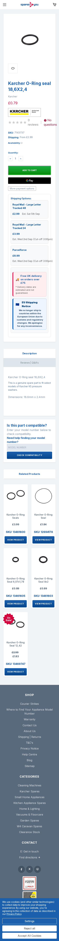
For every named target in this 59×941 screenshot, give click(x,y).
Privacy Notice (29, 748)
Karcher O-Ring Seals (16, 516)
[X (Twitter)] (29, 869)
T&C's (29, 742)
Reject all (29, 928)
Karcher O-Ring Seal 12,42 (16, 644)
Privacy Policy (14, 914)
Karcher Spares (29, 791)
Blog (29, 760)
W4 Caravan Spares (29, 826)
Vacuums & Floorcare (29, 814)
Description (29, 353)
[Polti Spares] (29, 883)
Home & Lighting (29, 808)
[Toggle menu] (4, 4)
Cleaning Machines (29, 785)
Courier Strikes (29, 703)
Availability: (15, 143)
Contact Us (30, 725)
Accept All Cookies (29, 935)
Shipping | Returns (29, 737)
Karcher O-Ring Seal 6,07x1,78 (16, 580)
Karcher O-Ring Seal (43, 516)
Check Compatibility (29, 455)
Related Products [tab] (29, 473)
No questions (50, 122)
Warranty (29, 719)
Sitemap (30, 766)
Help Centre (29, 754)
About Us (30, 731)
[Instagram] (37, 869)
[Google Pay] (29, 180)
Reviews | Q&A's (29, 362)
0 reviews (33, 122)
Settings (29, 921)
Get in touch (31, 851)
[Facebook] (21, 869)
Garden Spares (29, 820)
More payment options (22, 188)
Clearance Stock (29, 832)
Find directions (28, 857)
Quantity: (13, 152)
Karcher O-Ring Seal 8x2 (43, 580)
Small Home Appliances (29, 797)
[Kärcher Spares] (29, 896)
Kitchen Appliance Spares (29, 803)
